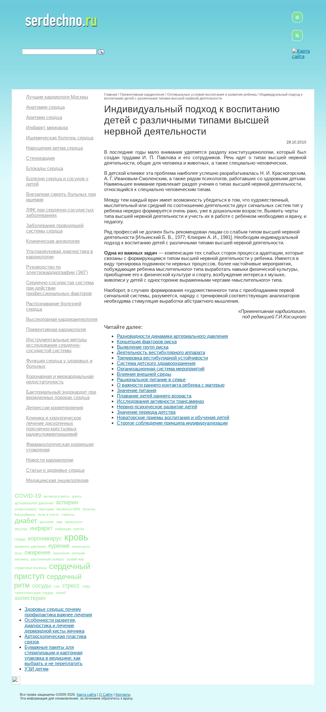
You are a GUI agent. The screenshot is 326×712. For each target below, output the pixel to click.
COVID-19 (28, 496)
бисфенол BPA (68, 509)
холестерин (30, 598)
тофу (86, 586)
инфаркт (41, 528)
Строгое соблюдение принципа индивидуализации (172, 423)
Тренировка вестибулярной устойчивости (162, 357)
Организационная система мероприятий (160, 368)
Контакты (123, 694)
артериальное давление (34, 503)
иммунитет (74, 522)
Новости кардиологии (49, 460)
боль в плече (48, 514)
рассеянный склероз (47, 559)
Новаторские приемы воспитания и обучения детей (173, 417)
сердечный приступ (52, 571)
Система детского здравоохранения (156, 363)
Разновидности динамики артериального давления (172, 336)
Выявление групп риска (142, 347)
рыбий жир (75, 559)
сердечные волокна (30, 568)
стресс (71, 585)
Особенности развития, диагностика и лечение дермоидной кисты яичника (54, 625)
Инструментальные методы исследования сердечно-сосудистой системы (56, 345)
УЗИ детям (36, 668)
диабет (26, 521)
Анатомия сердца (45, 107)
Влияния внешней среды (144, 374)
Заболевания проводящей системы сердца (54, 228)
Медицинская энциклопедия (57, 480)
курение (59, 546)
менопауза (81, 546)
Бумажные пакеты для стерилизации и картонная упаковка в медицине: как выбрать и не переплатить (53, 655)
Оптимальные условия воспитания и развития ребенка (212, 94)
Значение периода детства (146, 412)
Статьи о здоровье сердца (55, 470)
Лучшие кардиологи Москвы (57, 97)
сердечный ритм (48, 581)
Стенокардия (40, 158)
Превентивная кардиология (56, 329)
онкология (61, 553)
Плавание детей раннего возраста (154, 395)
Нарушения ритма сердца (54, 148)
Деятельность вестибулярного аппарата (161, 352)
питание (78, 553)
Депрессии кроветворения (54, 407)
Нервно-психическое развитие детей (157, 406)
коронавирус (45, 538)
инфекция (63, 529)
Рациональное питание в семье (151, 379)
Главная (110, 94)
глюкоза (67, 514)
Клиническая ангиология (53, 241)
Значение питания (136, 390)
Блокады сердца (44, 168)
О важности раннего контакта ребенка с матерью (170, 385)
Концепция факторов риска (147, 341)
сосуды (41, 585)
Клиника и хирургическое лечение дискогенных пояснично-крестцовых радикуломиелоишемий (53, 426)
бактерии (46, 509)
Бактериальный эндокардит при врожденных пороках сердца (61, 394)
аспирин (67, 502)
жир (59, 522)
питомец (21, 559)
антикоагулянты (56, 496)
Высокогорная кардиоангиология (61, 319)
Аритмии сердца (44, 117)
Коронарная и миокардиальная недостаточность (60, 379)
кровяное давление (30, 546)
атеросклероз (26, 509)
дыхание (47, 522)
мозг (18, 553)
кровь (76, 537)
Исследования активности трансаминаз (160, 401)
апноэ (77, 496)
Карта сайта (86, 694)
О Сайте (106, 694)
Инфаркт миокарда (47, 127)
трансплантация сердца (34, 593)
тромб (61, 593)
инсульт (21, 529)
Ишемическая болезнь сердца (59, 137)
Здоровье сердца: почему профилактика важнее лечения (58, 611)
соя (57, 586)
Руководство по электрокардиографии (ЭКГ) (57, 269)
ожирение (38, 552)
